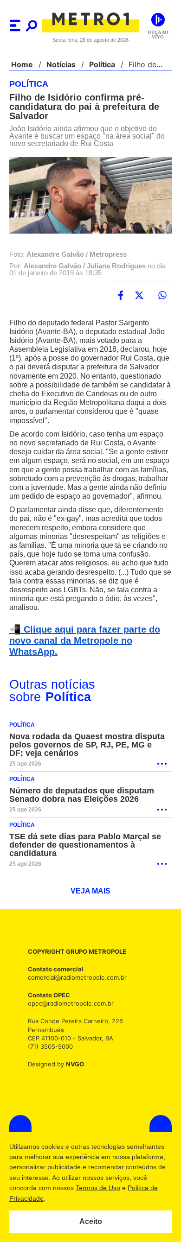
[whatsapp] (162, 295)
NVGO (72, 1073)
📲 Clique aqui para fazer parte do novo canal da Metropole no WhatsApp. (82, 649)
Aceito (90, 1221)
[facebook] (120, 295)
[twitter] (139, 295)
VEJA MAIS (90, 900)
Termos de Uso (98, 1188)
